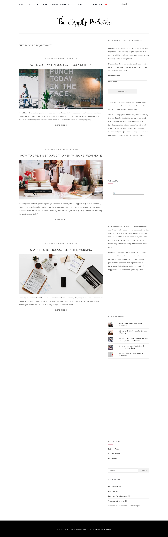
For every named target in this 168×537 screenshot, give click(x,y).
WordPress (107, 529)
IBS (29, 4)
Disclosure (112, 458)
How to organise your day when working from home (61, 155)
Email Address (114, 75)
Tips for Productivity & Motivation (61, 59)
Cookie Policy (114, 454)
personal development (61, 4)
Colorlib (91, 529)
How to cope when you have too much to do (61, 64)
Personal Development (117, 496)
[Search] (147, 4)
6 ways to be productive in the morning (61, 249)
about (22, 4)
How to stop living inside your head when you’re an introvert (133, 339)
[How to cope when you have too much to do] (61, 89)
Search (143, 470)
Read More (61, 125)
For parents (113, 486)
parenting (97, 4)
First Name (112, 82)
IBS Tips (111, 491)
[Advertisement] (62, 359)
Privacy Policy (114, 449)
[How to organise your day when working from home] (61, 179)
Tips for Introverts (116, 501)
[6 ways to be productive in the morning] (61, 274)
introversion (40, 4)
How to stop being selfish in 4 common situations (131, 347)
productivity (82, 4)
